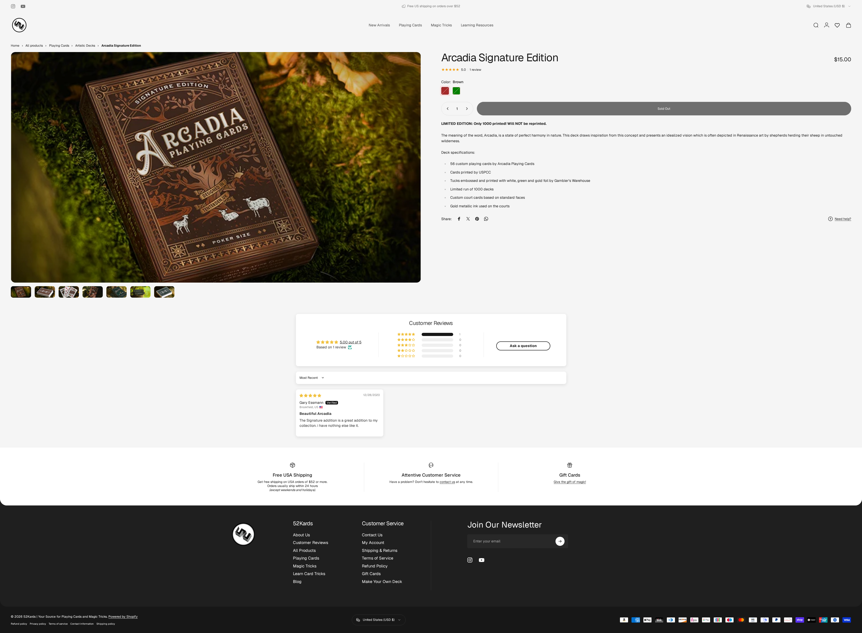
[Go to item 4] (92, 292)
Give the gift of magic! (570, 482)
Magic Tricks (304, 566)
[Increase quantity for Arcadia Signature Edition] (468, 108)
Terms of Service (377, 558)
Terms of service (58, 623)
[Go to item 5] (116, 292)
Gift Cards (569, 475)
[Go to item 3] (69, 292)
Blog (297, 581)
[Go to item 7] (164, 292)
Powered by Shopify (123, 617)
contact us (447, 482)
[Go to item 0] (21, 292)
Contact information (82, 623)
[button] (407, 334)
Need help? (843, 219)
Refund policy (19, 623)
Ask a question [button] (523, 345)
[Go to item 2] (45, 292)
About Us (301, 534)
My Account (373, 542)
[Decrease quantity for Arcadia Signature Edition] (446, 108)
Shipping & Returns (379, 550)
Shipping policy (105, 623)
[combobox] (829, 6)
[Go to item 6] (140, 292)
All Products (304, 550)
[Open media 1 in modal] (216, 167)
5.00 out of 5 (350, 342)
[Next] (409, 178)
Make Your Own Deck (382, 581)
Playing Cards (306, 558)
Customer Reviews (310, 542)
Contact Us (372, 534)
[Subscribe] (560, 541)
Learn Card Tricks (309, 573)
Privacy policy (38, 623)
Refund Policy (375, 566)
